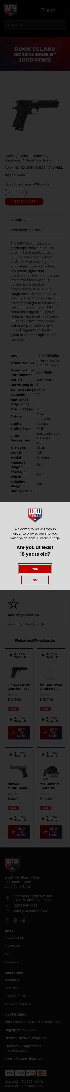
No (35, 580)
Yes (35, 569)
